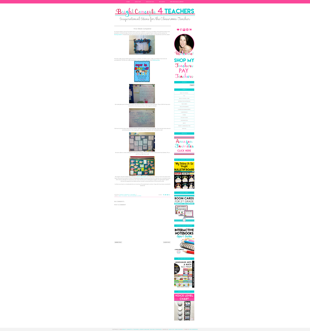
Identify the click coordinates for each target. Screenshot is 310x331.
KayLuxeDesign (193, 329)
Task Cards (184, 104)
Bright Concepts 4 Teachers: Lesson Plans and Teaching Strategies (141, 329)
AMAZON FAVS (150, 1)
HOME (128, 1)
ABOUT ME (138, 1)
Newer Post (118, 242)
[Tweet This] (165, 195)
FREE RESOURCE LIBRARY (177, 1)
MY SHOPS (162, 1)
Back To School (123, 195)
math (184, 123)
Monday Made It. (118, 34)
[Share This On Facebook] (163, 195)
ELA (184, 95)
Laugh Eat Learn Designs (176, 329)
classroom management (184, 109)
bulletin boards (132, 195)
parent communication (184, 125)
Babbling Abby (156, 60)
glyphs (139, 195)
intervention (184, 120)
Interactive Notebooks (184, 101)
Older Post (167, 242)
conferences (184, 112)
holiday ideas (184, 117)
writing (184, 128)
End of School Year (184, 98)
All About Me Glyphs (141, 176)
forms (184, 114)
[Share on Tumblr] (169, 195)
